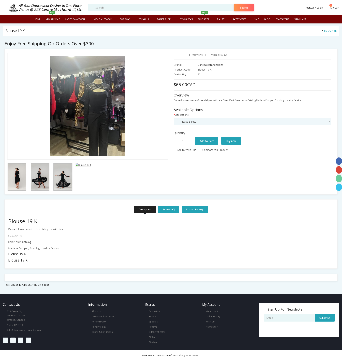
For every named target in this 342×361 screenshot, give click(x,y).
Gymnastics (186, 19)
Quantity (179, 133)
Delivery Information (102, 316)
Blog (267, 19)
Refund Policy (99, 321)
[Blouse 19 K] (87, 106)
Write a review (219, 54)
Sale (256, 19)
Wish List (210, 321)
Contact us (282, 19)
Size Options (182, 114)
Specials (153, 321)
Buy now (231, 141)
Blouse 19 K (330, 31)
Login (320, 7)
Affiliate (152, 337)
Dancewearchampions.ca (156, 355)
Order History (212, 316)
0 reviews (197, 54)
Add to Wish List (186, 150)
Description (145, 209)
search (244, 7)
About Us (96, 311)
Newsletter (211, 326)
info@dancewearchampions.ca (24, 330)
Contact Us (154, 311)
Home (37, 19)
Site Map (153, 342)
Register (309, 7)
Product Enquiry (194, 209)
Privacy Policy (98, 326)
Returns (152, 326)
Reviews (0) (169, 209)
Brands (152, 316)
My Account (211, 311)
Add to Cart (207, 141)
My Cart (334, 7)
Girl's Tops (43, 284)
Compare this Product (215, 150)
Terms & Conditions (102, 331)
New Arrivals (53, 18)
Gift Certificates (156, 331)
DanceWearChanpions (210, 64)
